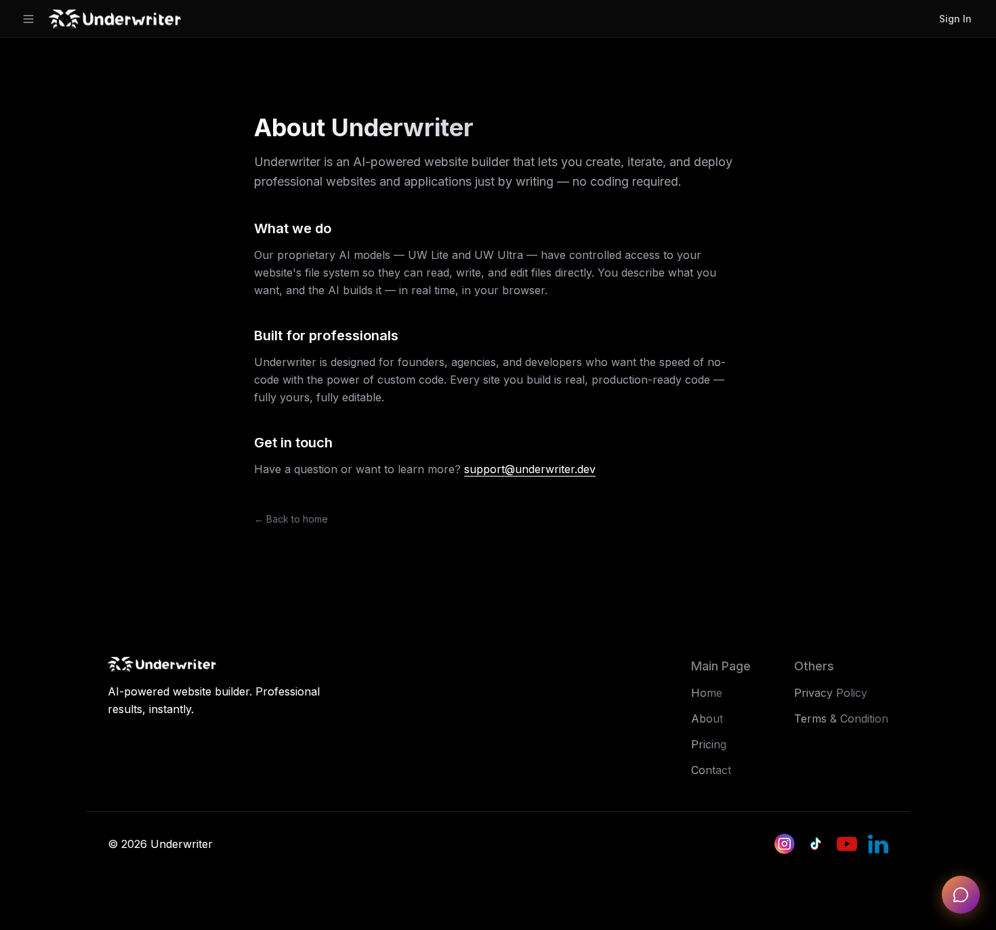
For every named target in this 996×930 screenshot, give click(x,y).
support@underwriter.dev (530, 469)
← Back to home (291, 519)
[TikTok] (816, 844)
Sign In (955, 18)
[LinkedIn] (878, 844)
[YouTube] (847, 844)
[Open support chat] (961, 895)
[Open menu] (28, 19)
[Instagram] (784, 844)
